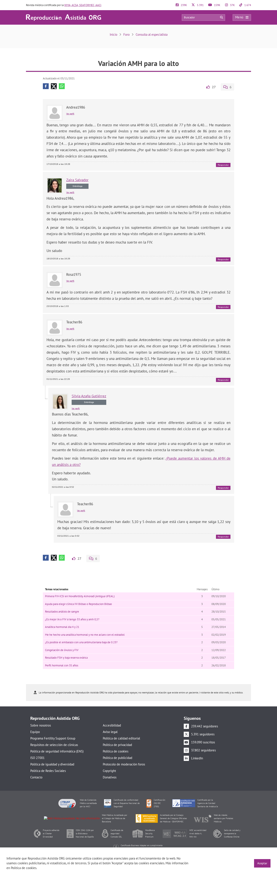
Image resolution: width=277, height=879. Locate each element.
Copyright (109, 770)
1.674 (247, 5)
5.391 (200, 5)
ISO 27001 (37, 757)
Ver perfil (70, 113)
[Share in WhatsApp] (62, 86)
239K (183, 5)
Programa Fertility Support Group (52, 738)
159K (216, 5)
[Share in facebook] (46, 86)
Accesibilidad (112, 725)
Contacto (36, 777)
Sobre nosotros (40, 725)
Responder (223, 165)
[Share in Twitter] (54, 86)
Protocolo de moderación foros (124, 764)
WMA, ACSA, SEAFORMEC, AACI (82, 5)
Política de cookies (115, 751)
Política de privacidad (117, 744)
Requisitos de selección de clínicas (54, 744)
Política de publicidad (117, 757)
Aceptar (262, 863)
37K (232, 5)
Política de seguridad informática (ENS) (57, 751)
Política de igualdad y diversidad (52, 764)
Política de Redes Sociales (48, 770)
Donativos (109, 777)
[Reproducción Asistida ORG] (63, 17)
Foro (126, 34)
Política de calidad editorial (121, 738)
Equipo (35, 731)
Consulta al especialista (151, 34)
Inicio (113, 34)
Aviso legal (110, 731)
